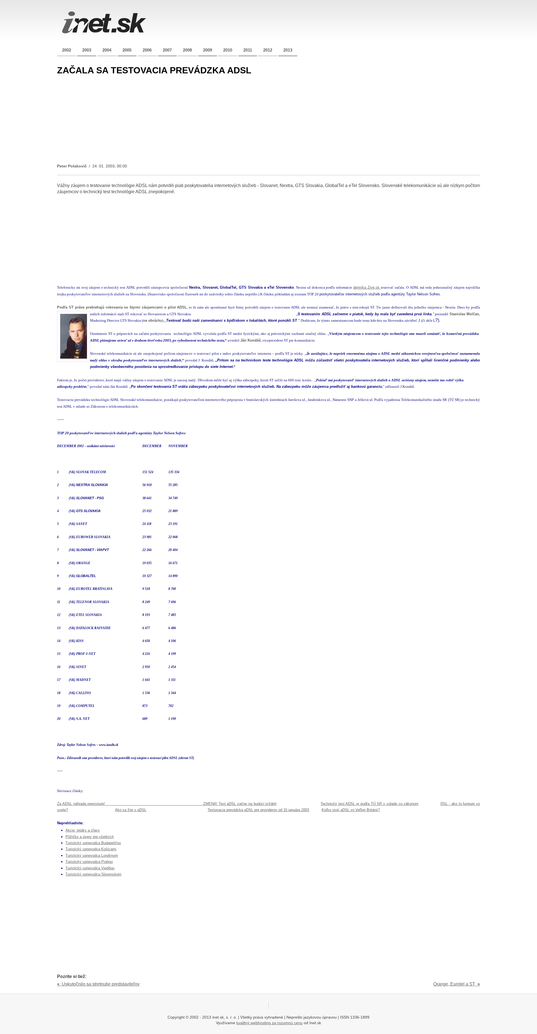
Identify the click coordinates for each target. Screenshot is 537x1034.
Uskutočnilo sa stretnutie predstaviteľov (98, 984)
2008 (187, 50)
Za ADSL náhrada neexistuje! (81, 804)
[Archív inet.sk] (104, 34)
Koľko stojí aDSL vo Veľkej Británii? (351, 810)
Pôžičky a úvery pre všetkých (89, 837)
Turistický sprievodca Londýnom (91, 855)
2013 (287, 50)
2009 (207, 50)
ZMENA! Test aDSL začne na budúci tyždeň (239, 804)
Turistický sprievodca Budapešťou (93, 843)
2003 (86, 50)
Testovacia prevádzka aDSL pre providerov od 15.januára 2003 (258, 810)
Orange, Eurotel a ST (456, 984)
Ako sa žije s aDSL (130, 810)
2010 (227, 50)
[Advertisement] (225, 120)
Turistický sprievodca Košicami (90, 849)
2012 (267, 50)
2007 (167, 50)
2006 (147, 50)
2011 (247, 50)
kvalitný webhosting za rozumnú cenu (269, 1023)
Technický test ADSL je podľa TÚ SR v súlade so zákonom (370, 804)
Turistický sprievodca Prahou (89, 862)
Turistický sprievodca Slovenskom (93, 874)
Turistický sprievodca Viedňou (89, 868)
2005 (127, 50)
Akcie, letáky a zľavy (82, 830)
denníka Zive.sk (367, 287)
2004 (106, 50)
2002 (66, 50)
